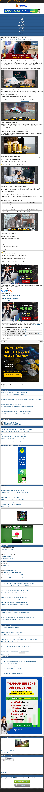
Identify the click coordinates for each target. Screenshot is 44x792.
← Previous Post (4, 341)
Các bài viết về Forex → (5, 752)
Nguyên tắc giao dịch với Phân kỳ (8, 558)
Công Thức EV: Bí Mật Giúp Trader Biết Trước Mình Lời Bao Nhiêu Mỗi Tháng (14, 604)
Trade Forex (21, 31)
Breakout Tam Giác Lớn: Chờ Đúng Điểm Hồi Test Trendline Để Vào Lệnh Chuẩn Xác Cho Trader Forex (18, 585)
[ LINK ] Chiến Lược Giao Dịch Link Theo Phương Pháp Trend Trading (13, 434)
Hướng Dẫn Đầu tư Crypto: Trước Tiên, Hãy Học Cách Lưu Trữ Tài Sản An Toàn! (15, 413)
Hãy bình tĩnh (23, 162)
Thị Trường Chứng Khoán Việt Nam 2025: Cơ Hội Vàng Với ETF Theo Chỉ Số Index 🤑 (15, 646)
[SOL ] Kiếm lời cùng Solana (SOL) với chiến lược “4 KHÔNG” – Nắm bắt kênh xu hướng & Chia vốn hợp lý (19, 429)
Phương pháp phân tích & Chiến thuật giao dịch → (9, 750)
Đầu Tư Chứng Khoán (21, 25)
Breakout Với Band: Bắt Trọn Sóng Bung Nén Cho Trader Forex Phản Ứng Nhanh (14, 590)
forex (19, 39)
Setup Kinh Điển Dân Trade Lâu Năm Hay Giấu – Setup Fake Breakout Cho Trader (15, 592)
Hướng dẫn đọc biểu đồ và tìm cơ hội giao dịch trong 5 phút (14, 574)
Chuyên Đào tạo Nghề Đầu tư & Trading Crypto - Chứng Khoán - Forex (15, 1)
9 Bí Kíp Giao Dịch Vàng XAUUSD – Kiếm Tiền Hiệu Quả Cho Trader (12, 490)
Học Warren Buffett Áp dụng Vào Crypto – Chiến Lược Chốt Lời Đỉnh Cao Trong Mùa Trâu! (16, 411)
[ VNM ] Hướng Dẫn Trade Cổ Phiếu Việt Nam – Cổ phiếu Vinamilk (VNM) (13, 659)
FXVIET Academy (5, 39)
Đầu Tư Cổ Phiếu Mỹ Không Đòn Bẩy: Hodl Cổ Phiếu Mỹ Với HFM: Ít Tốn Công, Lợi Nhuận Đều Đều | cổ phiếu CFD (20, 614)
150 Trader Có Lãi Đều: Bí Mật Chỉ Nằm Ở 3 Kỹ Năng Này (11, 595)
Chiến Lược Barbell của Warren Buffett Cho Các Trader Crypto (11, 404)
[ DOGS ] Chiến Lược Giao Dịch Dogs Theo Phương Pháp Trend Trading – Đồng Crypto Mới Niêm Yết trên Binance (20, 441)
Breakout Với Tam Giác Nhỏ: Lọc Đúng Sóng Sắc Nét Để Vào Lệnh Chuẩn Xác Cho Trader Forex (17, 588)
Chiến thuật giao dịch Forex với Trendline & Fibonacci (13, 572)
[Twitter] (5, 291)
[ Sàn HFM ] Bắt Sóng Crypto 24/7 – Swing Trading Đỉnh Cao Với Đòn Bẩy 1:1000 (15, 612)
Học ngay (24, 329)
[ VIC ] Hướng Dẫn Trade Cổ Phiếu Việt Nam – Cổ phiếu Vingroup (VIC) (13, 673)
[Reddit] (11, 291)
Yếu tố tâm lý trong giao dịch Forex (10, 298)
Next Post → (41, 341)
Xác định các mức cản (7, 568)
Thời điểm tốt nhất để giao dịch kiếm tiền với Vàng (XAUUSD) (11, 497)
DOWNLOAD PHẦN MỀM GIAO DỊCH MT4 (8, 769)
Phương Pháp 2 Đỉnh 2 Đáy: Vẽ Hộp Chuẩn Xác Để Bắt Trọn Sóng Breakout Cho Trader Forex (17, 599)
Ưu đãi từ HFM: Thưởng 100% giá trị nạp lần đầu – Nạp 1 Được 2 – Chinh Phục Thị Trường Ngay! (17, 617)
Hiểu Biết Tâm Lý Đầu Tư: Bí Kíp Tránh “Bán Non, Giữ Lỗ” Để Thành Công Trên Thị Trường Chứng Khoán (19, 639)
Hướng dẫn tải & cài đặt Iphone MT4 (23, 770)
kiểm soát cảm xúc (25, 101)
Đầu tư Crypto (21, 22)
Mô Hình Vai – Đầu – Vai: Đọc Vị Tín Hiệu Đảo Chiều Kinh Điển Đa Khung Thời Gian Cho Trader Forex (18, 583)
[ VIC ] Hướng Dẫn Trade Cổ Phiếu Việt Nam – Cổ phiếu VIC (11, 668)
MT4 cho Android (4, 772)
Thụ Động (22, 34)
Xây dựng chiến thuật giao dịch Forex (10, 570)
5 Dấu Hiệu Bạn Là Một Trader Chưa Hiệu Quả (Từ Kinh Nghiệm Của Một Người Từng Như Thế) (17, 406)
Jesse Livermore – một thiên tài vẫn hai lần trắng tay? (10, 627)
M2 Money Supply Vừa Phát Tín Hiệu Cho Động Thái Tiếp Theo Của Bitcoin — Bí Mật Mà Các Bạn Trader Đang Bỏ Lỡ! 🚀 (21, 399)
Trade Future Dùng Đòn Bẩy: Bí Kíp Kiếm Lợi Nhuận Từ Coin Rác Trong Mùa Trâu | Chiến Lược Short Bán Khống (20, 397)
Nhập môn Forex (6, 565)
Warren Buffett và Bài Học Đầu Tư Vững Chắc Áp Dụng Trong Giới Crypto (13, 401)
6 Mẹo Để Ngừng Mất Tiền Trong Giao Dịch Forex (14, 38)
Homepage (22, 15)
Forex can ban (22, 39)
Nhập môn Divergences (7, 556)
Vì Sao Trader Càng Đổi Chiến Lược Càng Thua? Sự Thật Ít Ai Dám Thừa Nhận (14, 597)
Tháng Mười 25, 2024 (13, 39)
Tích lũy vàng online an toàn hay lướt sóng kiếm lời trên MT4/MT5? (12, 499)
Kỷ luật (6, 241)
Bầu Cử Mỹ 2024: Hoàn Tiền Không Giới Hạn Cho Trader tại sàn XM (12, 619)
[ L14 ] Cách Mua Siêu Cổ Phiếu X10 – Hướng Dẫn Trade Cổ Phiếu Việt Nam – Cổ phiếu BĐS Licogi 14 (18, 661)
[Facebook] (2, 291)
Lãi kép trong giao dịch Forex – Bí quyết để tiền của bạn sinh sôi (16, 300)
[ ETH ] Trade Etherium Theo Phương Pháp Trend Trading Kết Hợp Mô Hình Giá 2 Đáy (15, 431)
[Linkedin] (7, 291)
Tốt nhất (22, 19)
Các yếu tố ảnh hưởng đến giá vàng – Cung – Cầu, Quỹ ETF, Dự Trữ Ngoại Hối (14, 492)
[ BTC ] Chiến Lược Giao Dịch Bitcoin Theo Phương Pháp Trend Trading (13, 436)
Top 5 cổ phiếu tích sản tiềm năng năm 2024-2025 (9, 663)
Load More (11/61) (22, 653)
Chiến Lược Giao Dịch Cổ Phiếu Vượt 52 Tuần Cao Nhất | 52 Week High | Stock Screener (16, 651)
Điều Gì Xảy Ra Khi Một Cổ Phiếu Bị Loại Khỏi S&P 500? (10, 644)
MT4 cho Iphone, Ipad (5, 770)
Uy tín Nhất (21, 28)
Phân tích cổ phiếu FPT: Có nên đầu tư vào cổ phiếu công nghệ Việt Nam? (13, 641)
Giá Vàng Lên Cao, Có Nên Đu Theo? (7, 487)
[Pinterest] (9, 291)
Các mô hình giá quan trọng (7, 551)
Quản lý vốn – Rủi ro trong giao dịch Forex (12, 295)
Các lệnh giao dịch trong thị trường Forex (12, 296)
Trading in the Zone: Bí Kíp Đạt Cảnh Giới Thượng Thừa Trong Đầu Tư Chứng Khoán (15, 648)
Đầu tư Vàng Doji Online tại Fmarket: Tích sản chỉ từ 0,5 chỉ (11, 504)
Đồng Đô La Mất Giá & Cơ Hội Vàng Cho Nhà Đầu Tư (10, 634)
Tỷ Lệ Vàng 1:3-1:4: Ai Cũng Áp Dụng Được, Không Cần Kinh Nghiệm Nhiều (14, 602)
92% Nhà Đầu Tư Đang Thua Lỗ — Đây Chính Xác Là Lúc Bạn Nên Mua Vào (14, 392)
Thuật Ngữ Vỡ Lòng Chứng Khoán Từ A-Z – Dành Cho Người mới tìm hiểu (13, 632)
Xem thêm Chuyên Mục (5, 506)
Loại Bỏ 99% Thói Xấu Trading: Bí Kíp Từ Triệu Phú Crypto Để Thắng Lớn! (13, 394)
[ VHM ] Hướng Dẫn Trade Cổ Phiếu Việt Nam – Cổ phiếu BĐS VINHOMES (14, 666)
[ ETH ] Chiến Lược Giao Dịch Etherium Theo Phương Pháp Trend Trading (13, 438)
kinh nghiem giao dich (29, 39)
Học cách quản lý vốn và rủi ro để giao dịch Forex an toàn (13, 577)
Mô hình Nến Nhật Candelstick (8, 549)
